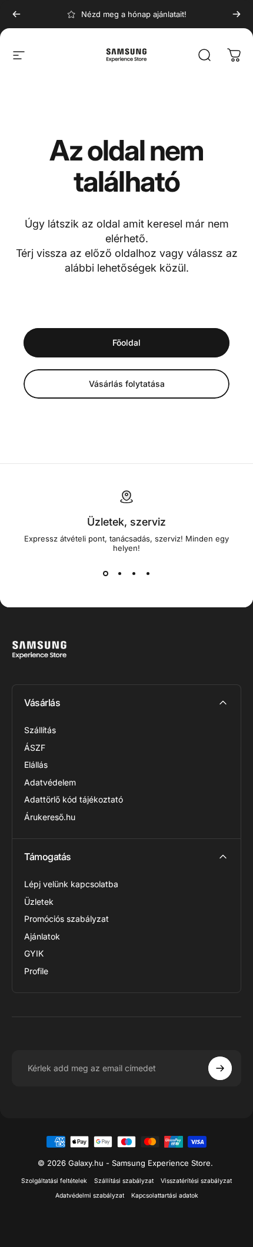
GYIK (34, 953)
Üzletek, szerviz (126, 522)
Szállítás (40, 730)
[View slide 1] (105, 574)
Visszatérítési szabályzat (196, 1181)
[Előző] (16, 14)
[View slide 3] (133, 574)
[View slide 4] (148, 574)
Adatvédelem (50, 782)
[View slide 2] (119, 574)
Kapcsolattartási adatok (164, 1195)
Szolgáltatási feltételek (54, 1181)
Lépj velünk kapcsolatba (71, 884)
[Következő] (236, 14)
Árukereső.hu (49, 817)
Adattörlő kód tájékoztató (73, 799)
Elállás (36, 765)
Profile (36, 971)
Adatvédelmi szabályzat (89, 1195)
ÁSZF (34, 748)
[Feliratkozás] (220, 1068)
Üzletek (39, 902)
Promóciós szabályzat (66, 919)
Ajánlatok (42, 936)
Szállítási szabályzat (124, 1181)
